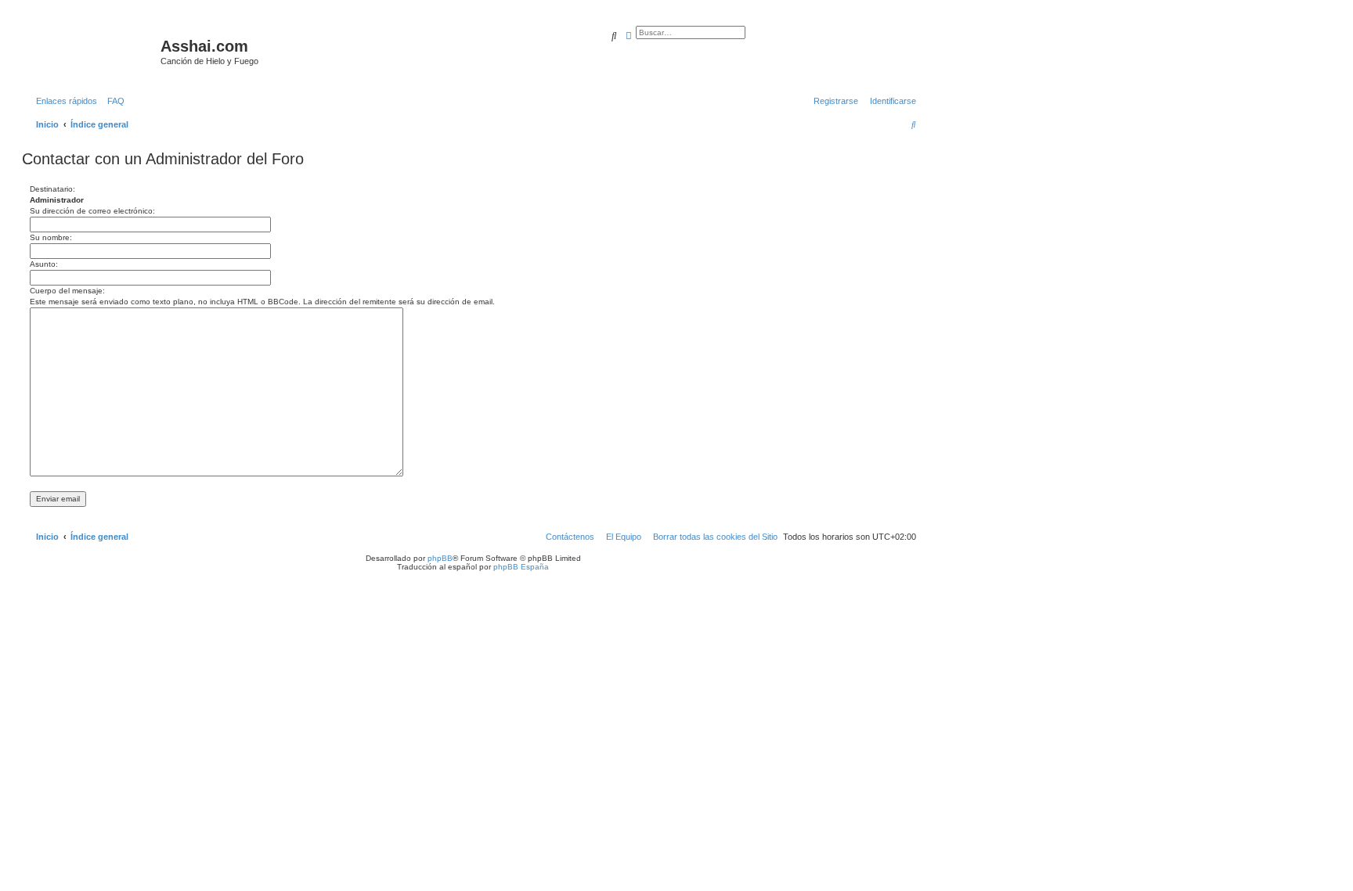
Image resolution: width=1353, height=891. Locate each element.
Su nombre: (51, 237)
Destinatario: (52, 189)
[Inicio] (93, 51)
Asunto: (44, 264)
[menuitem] (112, 101)
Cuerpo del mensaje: (67, 290)
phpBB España (521, 566)
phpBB (440, 558)
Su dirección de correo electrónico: (92, 211)
